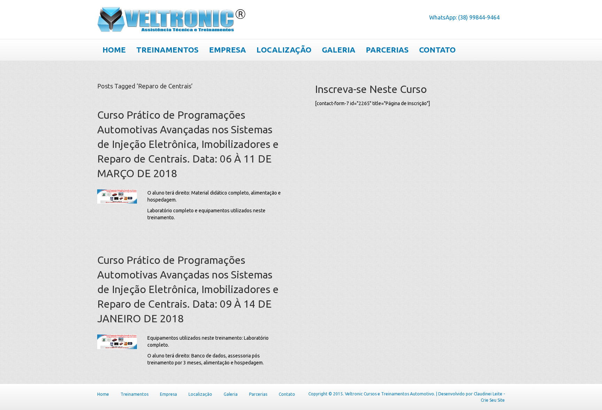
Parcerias (387, 49)
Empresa (227, 49)
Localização (283, 49)
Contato (437, 49)
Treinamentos (167, 49)
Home (114, 49)
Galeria (338, 49)
